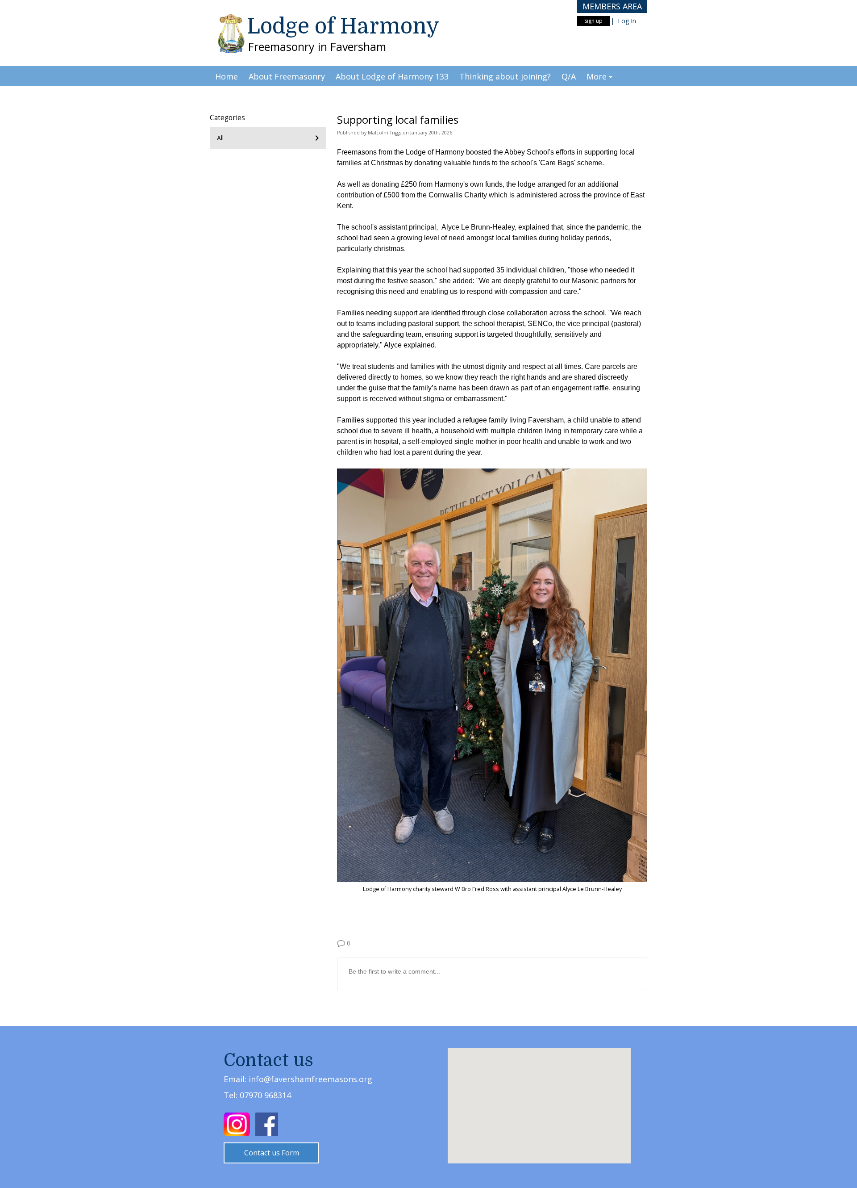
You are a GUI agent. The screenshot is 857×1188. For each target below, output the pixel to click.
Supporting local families (397, 120)
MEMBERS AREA (612, 6)
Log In (627, 21)
